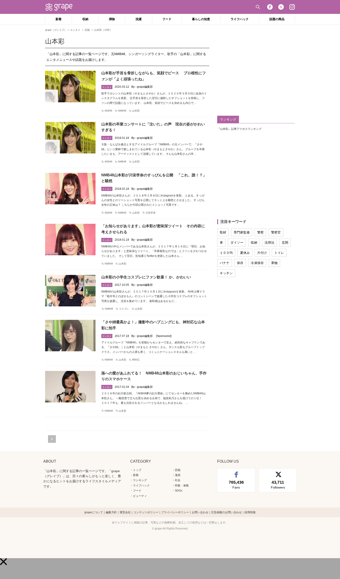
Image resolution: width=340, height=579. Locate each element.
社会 (177, 480)
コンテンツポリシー (145, 512)
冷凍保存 (257, 263)
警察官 (276, 232)
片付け (262, 253)
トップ (137, 470)
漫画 (177, 475)
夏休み (245, 253)
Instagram (292, 7)
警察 (260, 232)
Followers (278, 484)
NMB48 (122, 110)
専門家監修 (242, 232)
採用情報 (250, 512)
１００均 (226, 253)
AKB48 (108, 110)
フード (166, 19)
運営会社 (125, 512)
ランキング (140, 480)
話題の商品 (276, 19)
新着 (59, 19)
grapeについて (93, 512)
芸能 (177, 470)
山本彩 (136, 110)
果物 (274, 263)
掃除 (112, 19)
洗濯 (139, 19)
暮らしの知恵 (201, 19)
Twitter (281, 7)
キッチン (226, 273)
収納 (85, 19)
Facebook (270, 7)
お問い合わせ (200, 512)
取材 (223, 232)
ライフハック (240, 19)
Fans (236, 484)
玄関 (285, 242)
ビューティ (140, 496)
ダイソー (236, 242)
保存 (240, 263)
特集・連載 (182, 485)
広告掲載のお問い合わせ (226, 512)
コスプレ (124, 308)
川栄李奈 (150, 212)
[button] (3, 561)
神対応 (136, 359)
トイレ (279, 253)
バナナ (224, 263)
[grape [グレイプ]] (61, 7)
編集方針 (111, 512)
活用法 (269, 242)
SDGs (178, 490)
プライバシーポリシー (175, 512)
